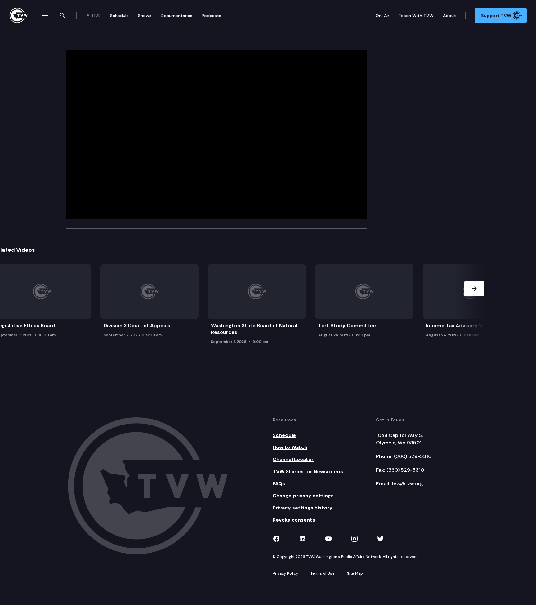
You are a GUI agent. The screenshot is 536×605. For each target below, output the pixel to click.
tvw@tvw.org (407, 483)
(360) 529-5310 (412, 456)
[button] (474, 305)
